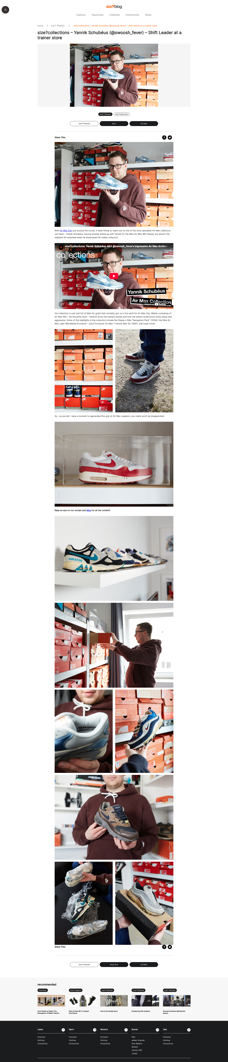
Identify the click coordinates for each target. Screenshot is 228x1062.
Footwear (43, 990)
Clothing (40, 1040)
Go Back (144, 124)
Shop (148, 14)
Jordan (134, 1053)
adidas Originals (138, 1040)
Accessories (42, 1044)
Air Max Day (66, 230)
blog (88, 510)
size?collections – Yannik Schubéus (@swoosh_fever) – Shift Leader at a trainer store (115, 25)
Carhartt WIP (137, 1050)
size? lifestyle (58, 25)
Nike (133, 1037)
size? (114, 124)
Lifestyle (114, 14)
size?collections (121, 114)
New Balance (137, 1044)
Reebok (135, 1047)
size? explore (75, 990)
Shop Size (114, 965)
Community (132, 14)
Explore (81, 14)
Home (40, 25)
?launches (97, 14)
